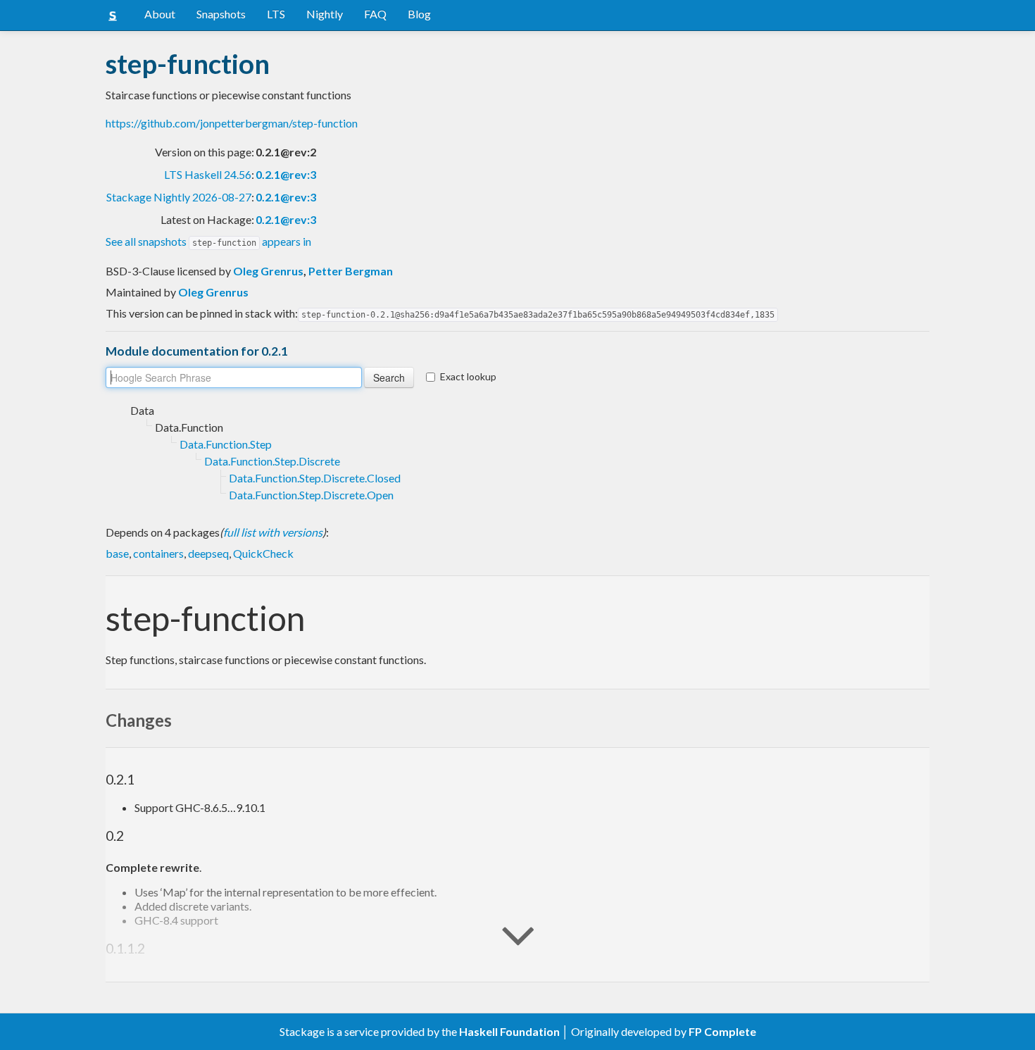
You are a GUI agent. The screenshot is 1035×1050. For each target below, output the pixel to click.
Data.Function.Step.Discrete (272, 461)
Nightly (324, 13)
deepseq (208, 553)
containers (158, 553)
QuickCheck (263, 553)
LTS (276, 13)
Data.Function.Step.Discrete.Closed (315, 478)
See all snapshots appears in (208, 241)
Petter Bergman (350, 270)
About (159, 13)
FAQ (375, 13)
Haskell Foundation (509, 1031)
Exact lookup (468, 376)
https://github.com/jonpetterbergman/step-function (232, 123)
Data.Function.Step (226, 444)
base (117, 553)
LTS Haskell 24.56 (207, 174)
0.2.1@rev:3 (286, 174)
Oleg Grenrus (268, 270)
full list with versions (272, 532)
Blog (419, 13)
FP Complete (722, 1031)
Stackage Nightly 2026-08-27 (178, 197)
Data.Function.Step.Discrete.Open (311, 494)
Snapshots (221, 13)
